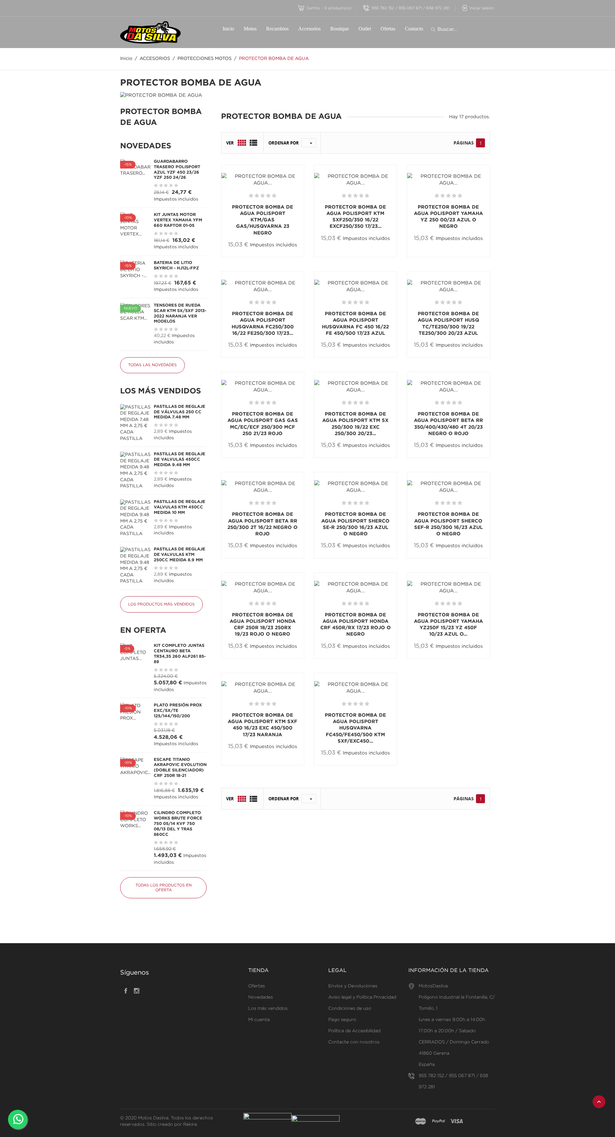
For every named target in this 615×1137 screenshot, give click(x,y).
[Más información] (285, 256)
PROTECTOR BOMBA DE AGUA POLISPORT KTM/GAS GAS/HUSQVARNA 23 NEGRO (262, 220)
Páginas (464, 143)
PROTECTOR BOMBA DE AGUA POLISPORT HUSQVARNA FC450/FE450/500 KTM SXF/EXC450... (355, 728)
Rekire (190, 1124)
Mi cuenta (259, 1020)
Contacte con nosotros (354, 1042)
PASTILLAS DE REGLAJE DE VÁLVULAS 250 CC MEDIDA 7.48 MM (179, 412)
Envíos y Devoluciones (352, 986)
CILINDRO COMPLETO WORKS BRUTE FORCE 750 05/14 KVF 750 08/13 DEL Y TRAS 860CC (178, 823)
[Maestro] (420, 1122)
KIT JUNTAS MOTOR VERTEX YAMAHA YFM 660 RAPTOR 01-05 (178, 220)
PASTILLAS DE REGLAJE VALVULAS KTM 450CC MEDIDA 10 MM (179, 507)
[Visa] (456, 1122)
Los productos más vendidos (161, 604)
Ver (230, 143)
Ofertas (256, 986)
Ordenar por (283, 143)
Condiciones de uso (349, 1008)
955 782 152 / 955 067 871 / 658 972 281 (410, 8)
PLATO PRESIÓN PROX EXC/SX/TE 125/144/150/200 (178, 711)
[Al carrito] (243, 256)
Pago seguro (342, 1020)
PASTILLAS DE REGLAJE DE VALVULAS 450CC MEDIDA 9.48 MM (179, 459)
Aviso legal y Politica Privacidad (362, 997)
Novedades (260, 997)
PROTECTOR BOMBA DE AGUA (161, 117)
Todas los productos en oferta (163, 888)
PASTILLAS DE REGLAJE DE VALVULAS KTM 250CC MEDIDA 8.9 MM (179, 555)
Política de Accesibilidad (354, 1031)
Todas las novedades (152, 365)
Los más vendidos (268, 1008)
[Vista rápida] (265, 256)
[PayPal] (438, 1122)
